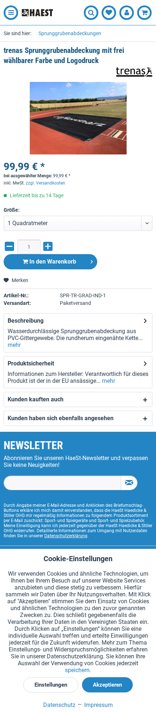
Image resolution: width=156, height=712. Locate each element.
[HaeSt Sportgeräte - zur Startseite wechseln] (37, 12)
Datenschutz (59, 704)
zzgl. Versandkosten (45, 183)
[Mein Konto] (126, 12)
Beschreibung (26, 320)
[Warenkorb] (144, 12)
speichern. (78, 670)
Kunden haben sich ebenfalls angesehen (61, 418)
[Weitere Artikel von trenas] (134, 72)
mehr (14, 344)
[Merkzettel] (109, 12)
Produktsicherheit (31, 363)
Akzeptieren (107, 685)
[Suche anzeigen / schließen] (91, 12)
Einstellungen (50, 685)
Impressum (98, 704)
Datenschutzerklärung (65, 535)
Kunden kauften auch (35, 399)
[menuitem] (9, 12)
